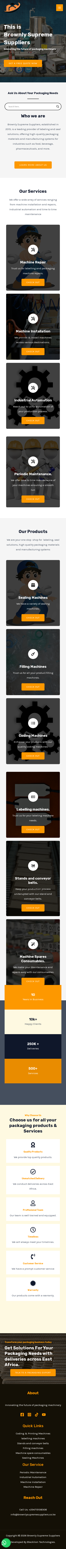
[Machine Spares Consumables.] (33, 944)
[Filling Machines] (33, 654)
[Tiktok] (37, 1415)
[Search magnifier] (58, 106)
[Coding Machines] (33, 723)
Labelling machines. (33, 809)
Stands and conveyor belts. (33, 880)
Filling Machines (33, 667)
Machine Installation (33, 1482)
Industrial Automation (33, 1477)
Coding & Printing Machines (33, 1433)
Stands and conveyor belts (33, 1443)
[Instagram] (29, 1415)
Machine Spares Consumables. (33, 959)
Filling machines (33, 1448)
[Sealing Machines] (33, 585)
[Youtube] (44, 1415)
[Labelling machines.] (33, 797)
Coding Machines (33, 736)
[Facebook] (22, 1415)
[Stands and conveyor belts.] (33, 866)
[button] (6, 1542)
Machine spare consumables (33, 1452)
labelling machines (33, 1438)
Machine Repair (33, 1486)
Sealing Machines (33, 598)
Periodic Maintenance (33, 1472)
